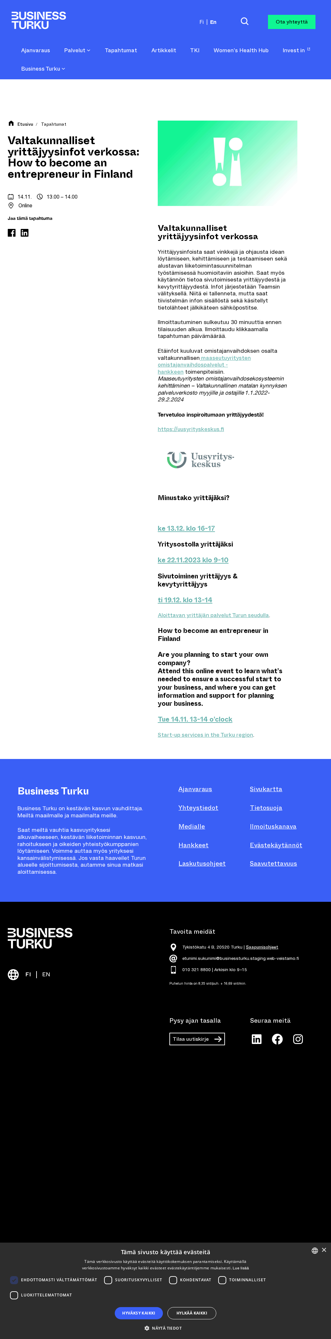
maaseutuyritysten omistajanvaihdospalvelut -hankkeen (204, 365)
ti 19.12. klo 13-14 (185, 600)
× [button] (323, 1250)
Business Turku (41, 69)
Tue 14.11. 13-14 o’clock (195, 719)
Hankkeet (193, 845)
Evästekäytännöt (276, 845)
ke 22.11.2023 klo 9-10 (193, 560)
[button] (165, 1327)
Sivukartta (266, 789)
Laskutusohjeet (202, 863)
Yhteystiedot (198, 807)
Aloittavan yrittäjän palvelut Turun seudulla (213, 615)
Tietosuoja (266, 807)
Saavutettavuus (273, 863)
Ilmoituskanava (273, 826)
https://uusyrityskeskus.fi (191, 429)
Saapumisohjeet (262, 947)
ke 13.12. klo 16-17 (186, 528)
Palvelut (75, 50)
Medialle (191, 826)
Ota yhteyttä (292, 21)
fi (201, 22)
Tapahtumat (53, 124)
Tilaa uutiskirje (191, 1039)
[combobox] (315, 1250)
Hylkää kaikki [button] (191, 1313)
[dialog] (165, 1291)
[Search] (245, 22)
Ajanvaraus (195, 789)
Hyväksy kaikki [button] (138, 1313)
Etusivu (25, 124)
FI (28, 974)
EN (46, 974)
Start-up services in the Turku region (205, 735)
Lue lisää (241, 1268)
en (213, 22)
